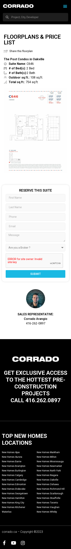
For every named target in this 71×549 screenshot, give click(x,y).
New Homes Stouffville (48, 498)
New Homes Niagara (47, 475)
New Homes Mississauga (50, 461)
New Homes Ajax (11, 452)
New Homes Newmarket (49, 466)
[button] (65, 6)
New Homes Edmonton (14, 484)
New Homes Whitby (47, 511)
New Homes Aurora (12, 457)
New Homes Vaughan (48, 507)
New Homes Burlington (14, 470)
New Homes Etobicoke (13, 489)
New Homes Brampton (13, 466)
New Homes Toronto (47, 502)
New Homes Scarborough (50, 493)
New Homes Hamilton (13, 498)
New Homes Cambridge (14, 479)
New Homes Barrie (11, 461)
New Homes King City (13, 502)
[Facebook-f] (4, 543)
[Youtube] (13, 543)
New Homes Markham (48, 452)
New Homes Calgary (12, 475)
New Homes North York (49, 470)
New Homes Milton (46, 457)
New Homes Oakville (47, 479)
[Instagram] (22, 543)
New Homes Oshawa (48, 484)
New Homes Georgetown (15, 493)
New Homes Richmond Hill (51, 489)
